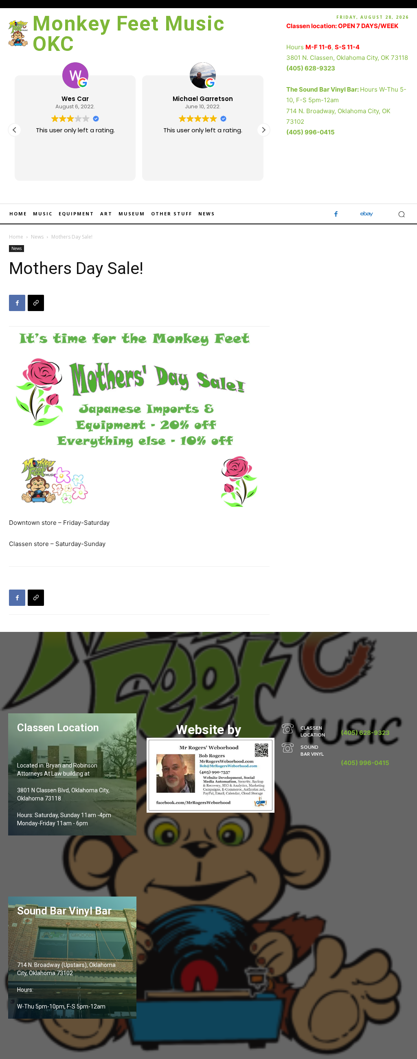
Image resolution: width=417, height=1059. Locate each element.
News (37, 236)
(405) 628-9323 (310, 68)
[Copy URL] (36, 303)
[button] (263, 130)
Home (16, 236)
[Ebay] (366, 214)
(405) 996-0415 (310, 132)
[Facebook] (336, 214)
